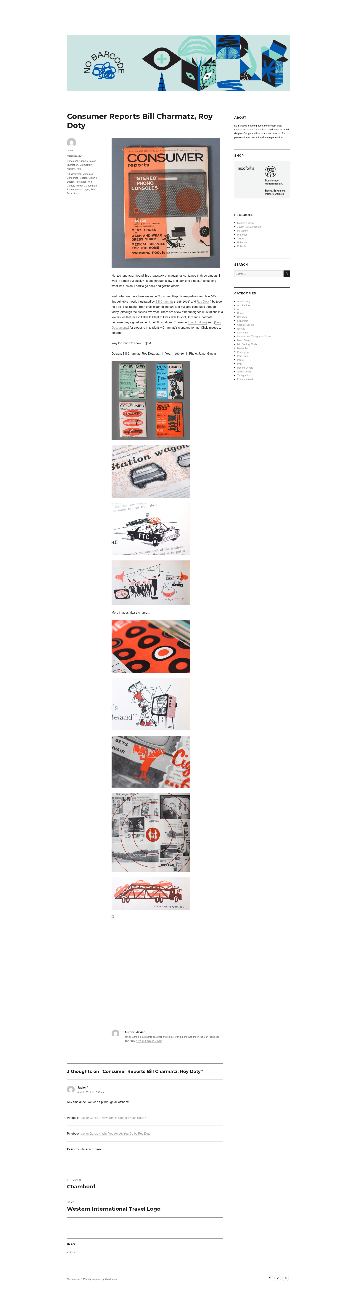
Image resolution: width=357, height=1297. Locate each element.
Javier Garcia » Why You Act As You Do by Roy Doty (115, 1133)
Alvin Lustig (243, 301)
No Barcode (73, 1279)
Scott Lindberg (197, 322)
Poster (240, 359)
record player (82, 189)
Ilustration (81, 181)
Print (78, 168)
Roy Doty (203, 301)
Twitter (240, 238)
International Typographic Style (254, 336)
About (73, 1252)
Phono (70, 189)
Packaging (243, 352)
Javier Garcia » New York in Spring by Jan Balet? (113, 1118)
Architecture (243, 305)
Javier (70, 150)
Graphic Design (87, 161)
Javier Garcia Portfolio (249, 226)
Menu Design (244, 340)
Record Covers (245, 367)
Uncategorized (245, 379)
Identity (241, 328)
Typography (243, 375)
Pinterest (242, 234)
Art (238, 309)
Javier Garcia (253, 129)
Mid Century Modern (248, 344)
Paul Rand (242, 356)
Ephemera (72, 161)
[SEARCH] (287, 273)
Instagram (242, 230)
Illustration (72, 164)
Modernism (91, 185)
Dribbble (241, 246)
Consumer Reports (77, 177)
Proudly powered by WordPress (100, 1279)
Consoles (88, 174)
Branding (242, 317)
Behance (242, 242)
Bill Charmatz (164, 301)
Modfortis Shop (245, 223)
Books (240, 313)
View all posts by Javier (149, 1040)
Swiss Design (244, 371)
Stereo (76, 193)
